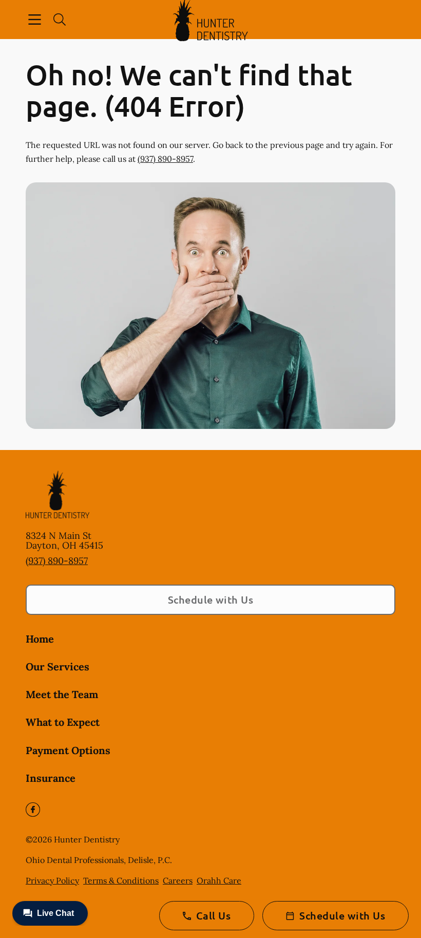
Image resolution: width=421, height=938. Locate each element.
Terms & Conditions (121, 880)
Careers (178, 880)
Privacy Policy (52, 880)
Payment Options (68, 750)
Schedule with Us (211, 599)
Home (40, 638)
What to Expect (63, 722)
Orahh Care (219, 880)
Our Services (57, 666)
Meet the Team (62, 694)
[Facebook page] (33, 809)
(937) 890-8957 (165, 159)
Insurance (50, 778)
